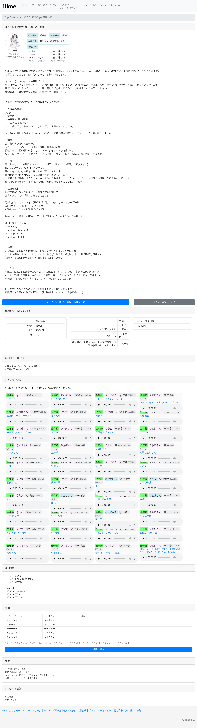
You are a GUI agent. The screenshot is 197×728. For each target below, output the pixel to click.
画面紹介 (56, 710)
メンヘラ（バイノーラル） (109, 398)
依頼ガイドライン (47, 5)
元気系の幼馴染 (103, 499)
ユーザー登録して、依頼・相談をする (65, 302)
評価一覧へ (98, 649)
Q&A (4, 710)
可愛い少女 (101, 449)
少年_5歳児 (145, 482)
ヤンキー (55, 432)
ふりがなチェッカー (19, 710)
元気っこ (11, 398)
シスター (144, 465)
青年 (97, 485)
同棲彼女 (144, 415)
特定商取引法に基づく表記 (127, 710)
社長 (53, 502)
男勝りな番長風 (59, 515)
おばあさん (57, 552)
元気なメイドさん (104, 432)
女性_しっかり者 (148, 532)
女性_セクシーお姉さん (107, 532)
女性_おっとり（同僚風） (108, 552)
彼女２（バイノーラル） (19, 432)
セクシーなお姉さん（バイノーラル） (159, 402)
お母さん (11, 552)
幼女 (9, 465)
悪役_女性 (12, 482)
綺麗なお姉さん (148, 452)
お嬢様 (54, 452)
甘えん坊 (55, 415)
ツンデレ (55, 532)
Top (6, 17)
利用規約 (81, 710)
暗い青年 (100, 519)
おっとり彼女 (58, 398)
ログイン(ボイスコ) (110, 5)
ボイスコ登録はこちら (164, 302)
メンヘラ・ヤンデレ (17, 532)
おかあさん (12, 452)
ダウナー (100, 465)
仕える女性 (145, 515)
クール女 (144, 432)
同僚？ (98, 415)
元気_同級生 (13, 515)
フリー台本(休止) (41, 710)
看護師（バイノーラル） (19, 415)
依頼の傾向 (69, 710)
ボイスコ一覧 (27, 5)
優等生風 (55, 482)
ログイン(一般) (88, 5)
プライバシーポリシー (100, 710)
